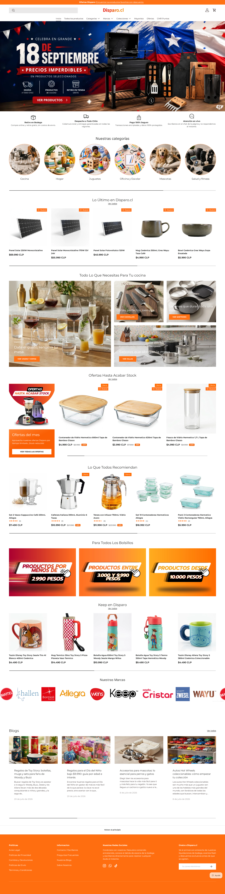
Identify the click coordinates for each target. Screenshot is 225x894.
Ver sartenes (179, 317)
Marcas (106, 18)
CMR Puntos (163, 18)
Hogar (60, 178)
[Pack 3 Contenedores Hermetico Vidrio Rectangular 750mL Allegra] (197, 492)
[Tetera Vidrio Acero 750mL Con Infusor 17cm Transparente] (112, 492)
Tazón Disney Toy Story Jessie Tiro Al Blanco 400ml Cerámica (27, 656)
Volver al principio (112, 830)
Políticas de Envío (17, 865)
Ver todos (112, 203)
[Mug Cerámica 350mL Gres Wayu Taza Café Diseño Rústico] (155, 227)
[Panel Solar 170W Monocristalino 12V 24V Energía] (70, 227)
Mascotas (165, 178)
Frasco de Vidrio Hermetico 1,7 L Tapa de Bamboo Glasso (186, 439)
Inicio (58, 18)
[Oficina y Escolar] (130, 159)
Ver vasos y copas (27, 359)
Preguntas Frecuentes (68, 855)
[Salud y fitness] (200, 159)
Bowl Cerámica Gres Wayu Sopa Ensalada (194, 252)
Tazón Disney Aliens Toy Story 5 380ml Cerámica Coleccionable (194, 656)
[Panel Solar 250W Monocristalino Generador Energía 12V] (28, 227)
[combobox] (43, 10)
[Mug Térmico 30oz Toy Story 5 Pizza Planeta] (70, 632)
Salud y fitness (200, 178)
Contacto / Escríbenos (67, 850)
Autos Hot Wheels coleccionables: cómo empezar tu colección (192, 774)
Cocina (24, 178)
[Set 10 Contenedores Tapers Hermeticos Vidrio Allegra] (155, 492)
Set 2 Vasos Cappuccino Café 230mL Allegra (27, 516)
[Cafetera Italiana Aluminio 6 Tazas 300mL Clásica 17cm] (70, 492)
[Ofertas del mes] (32, 406)
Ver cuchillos (127, 317)
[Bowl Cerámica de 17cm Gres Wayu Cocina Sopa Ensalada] (197, 227)
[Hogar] (59, 159)
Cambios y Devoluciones (21, 860)
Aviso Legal (14, 850)
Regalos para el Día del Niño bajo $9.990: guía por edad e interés (84, 774)
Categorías (91, 18)
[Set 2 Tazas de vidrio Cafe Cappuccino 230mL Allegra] (28, 492)
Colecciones (122, 18)
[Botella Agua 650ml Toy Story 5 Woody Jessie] (112, 632)
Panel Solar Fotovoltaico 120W (109, 250)
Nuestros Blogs (64, 860)
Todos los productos (73, 18)
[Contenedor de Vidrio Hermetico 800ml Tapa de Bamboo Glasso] (83, 408)
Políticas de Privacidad (20, 855)
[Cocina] (24, 159)
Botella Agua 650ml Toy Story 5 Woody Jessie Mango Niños (109, 656)
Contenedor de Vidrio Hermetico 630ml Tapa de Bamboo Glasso (137, 439)
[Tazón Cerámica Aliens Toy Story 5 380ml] (197, 632)
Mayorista (139, 18)
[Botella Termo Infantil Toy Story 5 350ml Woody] (155, 632)
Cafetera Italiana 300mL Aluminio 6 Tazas (69, 516)
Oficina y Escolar (130, 178)
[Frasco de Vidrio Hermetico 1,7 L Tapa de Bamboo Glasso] (191, 408)
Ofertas (150, 18)
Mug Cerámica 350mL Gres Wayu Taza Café (152, 252)
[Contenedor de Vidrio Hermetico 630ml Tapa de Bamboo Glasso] (137, 408)
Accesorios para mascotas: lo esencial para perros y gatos (137, 772)
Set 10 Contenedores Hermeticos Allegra (152, 516)
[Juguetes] (95, 159)
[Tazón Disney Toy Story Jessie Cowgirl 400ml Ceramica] (28, 632)
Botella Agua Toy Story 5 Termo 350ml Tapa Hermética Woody (151, 656)
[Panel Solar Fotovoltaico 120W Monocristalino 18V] (112, 227)
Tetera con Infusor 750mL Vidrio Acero (109, 516)
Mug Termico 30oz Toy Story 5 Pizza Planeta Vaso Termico (69, 656)
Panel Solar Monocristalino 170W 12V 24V (69, 252)
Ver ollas (128, 359)
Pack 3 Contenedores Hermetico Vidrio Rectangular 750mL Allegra (195, 516)
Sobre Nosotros (64, 865)
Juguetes (95, 178)
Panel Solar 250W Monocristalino (26, 250)
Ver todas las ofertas (31, 452)
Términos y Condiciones (20, 870)
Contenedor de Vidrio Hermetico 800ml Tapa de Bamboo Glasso (83, 439)
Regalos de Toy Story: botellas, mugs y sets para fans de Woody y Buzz (32, 774)
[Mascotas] (165, 159)
